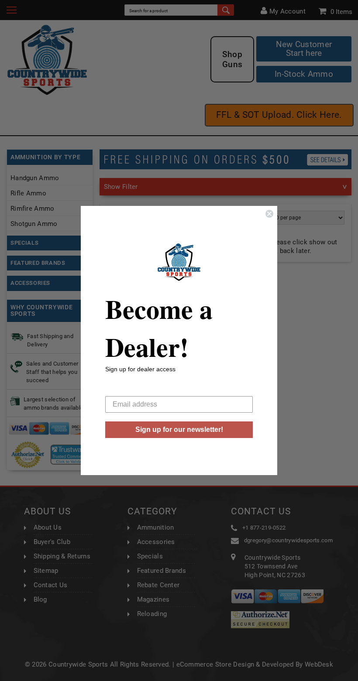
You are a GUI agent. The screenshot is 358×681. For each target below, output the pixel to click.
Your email (121, 389)
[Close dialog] (269, 213)
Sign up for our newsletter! (179, 429)
